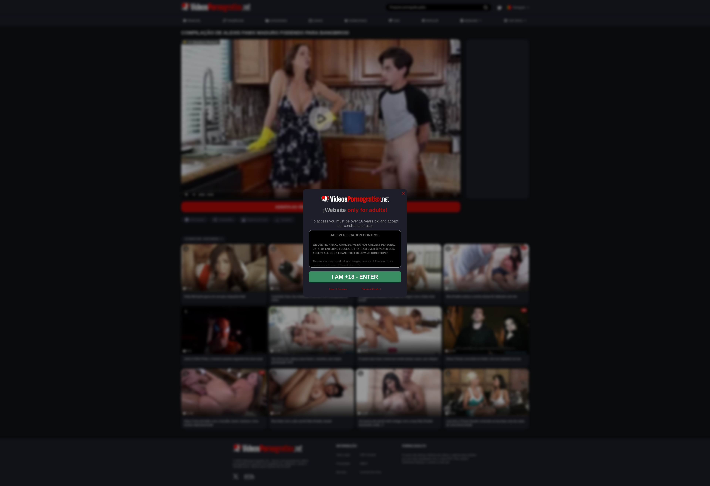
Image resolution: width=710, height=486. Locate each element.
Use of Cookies (338, 289)
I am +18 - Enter (355, 277)
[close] (403, 193)
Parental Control (371, 289)
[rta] (354, 290)
